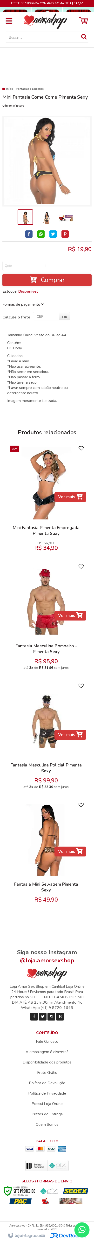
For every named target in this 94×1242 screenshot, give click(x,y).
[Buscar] (84, 37)
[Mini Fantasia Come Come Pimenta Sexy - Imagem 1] (25, 217)
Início (9, 89)
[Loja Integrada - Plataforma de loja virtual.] (26, 1235)
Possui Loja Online (47, 1103)
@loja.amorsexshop (47, 960)
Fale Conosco (47, 1041)
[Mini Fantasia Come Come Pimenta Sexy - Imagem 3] (66, 217)
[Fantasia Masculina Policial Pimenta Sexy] (46, 738)
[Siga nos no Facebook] (34, 1017)
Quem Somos (47, 1124)
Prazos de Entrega (47, 1114)
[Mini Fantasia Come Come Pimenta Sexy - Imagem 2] (45, 217)
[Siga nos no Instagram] (51, 1017)
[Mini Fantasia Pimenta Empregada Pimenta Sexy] (46, 500)
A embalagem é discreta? (47, 1052)
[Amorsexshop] (45, 21)
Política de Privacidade (47, 1093)
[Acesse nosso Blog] (60, 1017)
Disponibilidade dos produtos (47, 1062)
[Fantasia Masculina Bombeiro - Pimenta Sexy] (46, 618)
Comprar (52, 280)
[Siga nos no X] (43, 1017)
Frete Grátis (47, 1072)
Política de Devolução (47, 1083)
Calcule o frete (16, 317)
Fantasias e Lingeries (30, 89)
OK (64, 317)
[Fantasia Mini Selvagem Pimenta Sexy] (46, 854)
